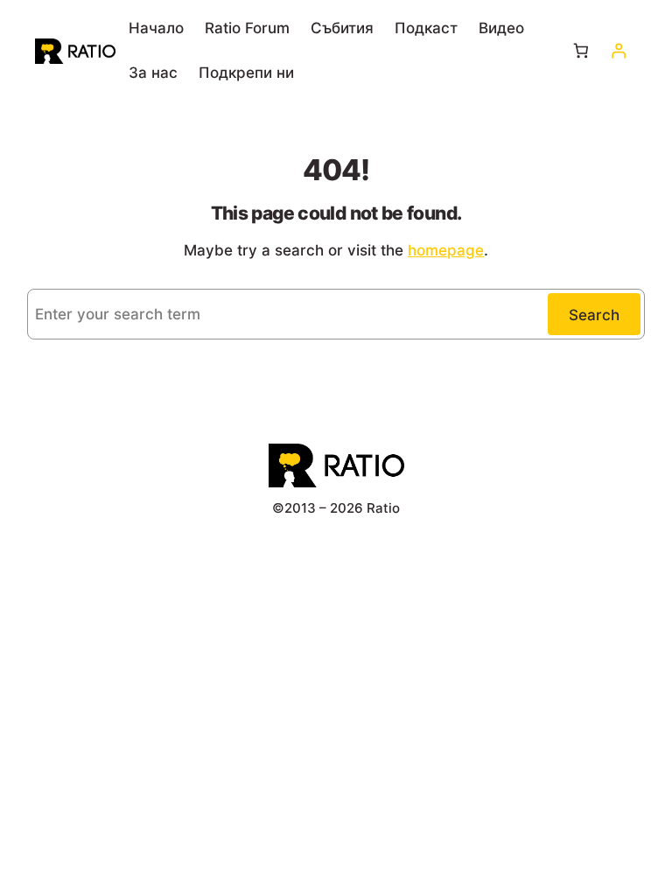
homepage (446, 250)
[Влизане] (618, 51)
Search (594, 315)
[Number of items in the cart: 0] (581, 51)
